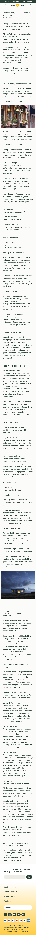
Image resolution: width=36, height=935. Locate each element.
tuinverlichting (16, 178)
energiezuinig (8, 181)
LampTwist (9, 34)
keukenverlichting (21, 562)
